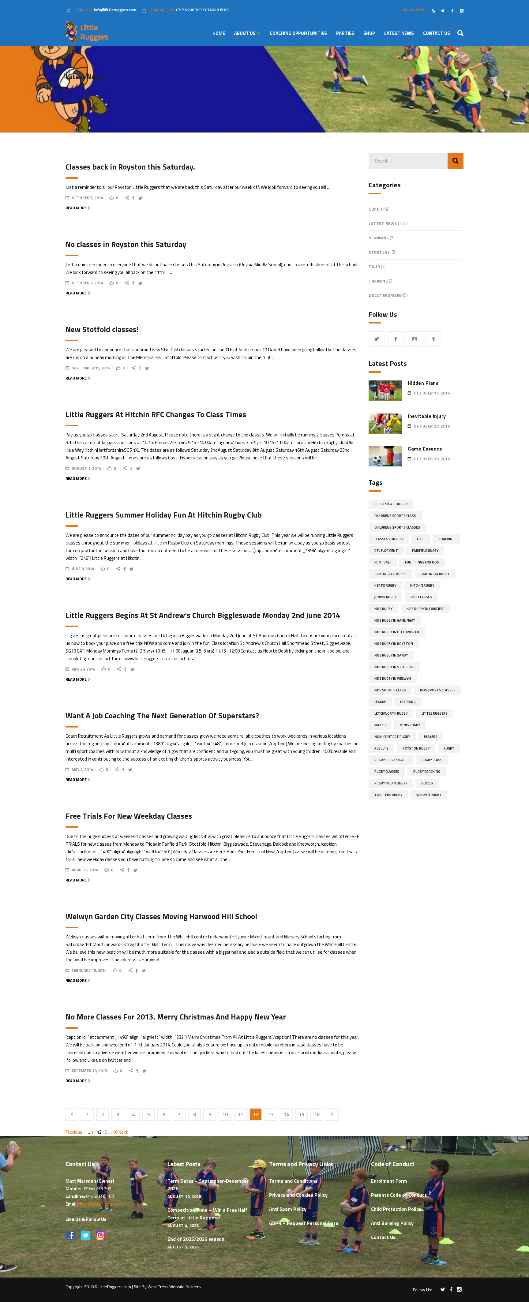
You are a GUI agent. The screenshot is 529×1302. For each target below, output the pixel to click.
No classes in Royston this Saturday (126, 244)
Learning (408, 701)
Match (380, 725)
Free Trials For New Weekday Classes (129, 816)
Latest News (383, 223)
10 (225, 1114)
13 (271, 1114)
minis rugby (410, 725)
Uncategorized (385, 295)
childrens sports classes (397, 527)
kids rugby (383, 608)
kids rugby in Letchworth (396, 632)
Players (430, 736)
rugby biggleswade (390, 760)
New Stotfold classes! (102, 329)
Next (123, 1132)
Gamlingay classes (390, 573)
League (380, 701)
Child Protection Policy (396, 1209)
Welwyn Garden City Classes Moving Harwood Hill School (161, 916)
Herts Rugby (385, 585)
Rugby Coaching (426, 771)
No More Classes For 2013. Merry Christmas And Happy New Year (176, 1017)
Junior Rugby (385, 597)
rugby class (432, 760)
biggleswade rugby (390, 504)
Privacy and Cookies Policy (298, 1195)
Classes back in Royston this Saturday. (130, 167)
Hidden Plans (423, 383)
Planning (379, 238)
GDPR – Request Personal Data (303, 1223)
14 (286, 1114)
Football (382, 562)
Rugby (449, 748)
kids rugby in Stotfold (394, 666)
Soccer (427, 783)
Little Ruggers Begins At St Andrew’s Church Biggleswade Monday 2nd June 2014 (203, 615)
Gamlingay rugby (435, 573)
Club (421, 539)
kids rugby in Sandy (391, 655)
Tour (374, 267)
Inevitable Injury (427, 416)
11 (240, 1114)
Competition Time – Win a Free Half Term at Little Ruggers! (207, 1213)
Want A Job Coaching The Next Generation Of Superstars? (162, 715)
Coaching (447, 539)
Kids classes (421, 597)
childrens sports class (395, 515)
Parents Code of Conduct (399, 1195)
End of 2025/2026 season (195, 1239)
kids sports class (390, 690)
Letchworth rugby (390, 713)
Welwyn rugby (428, 794)
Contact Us (383, 1237)
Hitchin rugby (422, 585)
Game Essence (425, 448)
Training (378, 281)
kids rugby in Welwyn (392, 678)
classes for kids (388, 539)
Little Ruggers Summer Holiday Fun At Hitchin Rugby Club (164, 515)
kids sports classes (438, 690)
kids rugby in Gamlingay (394, 620)
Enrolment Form (389, 1180)
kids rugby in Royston (393, 643)
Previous (74, 1132)
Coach (375, 209)
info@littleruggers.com (101, 1203)
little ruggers (435, 713)
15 (301, 1114)
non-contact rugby (392, 736)
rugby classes (386, 771)
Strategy (379, 252)
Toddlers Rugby (388, 794)
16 (317, 1114)
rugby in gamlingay (390, 783)
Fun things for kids (422, 562)
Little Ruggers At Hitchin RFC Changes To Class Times (156, 414)
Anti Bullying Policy (392, 1223)
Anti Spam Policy (287, 1209)
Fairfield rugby (425, 550)
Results (381, 748)
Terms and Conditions (293, 1180)
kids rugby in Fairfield (426, 608)
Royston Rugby (416, 748)
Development (386, 550)
